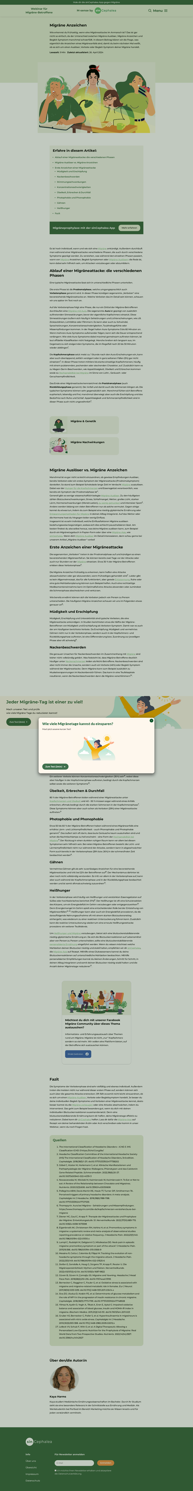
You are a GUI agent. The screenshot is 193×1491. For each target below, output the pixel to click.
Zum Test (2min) (55, 766)
